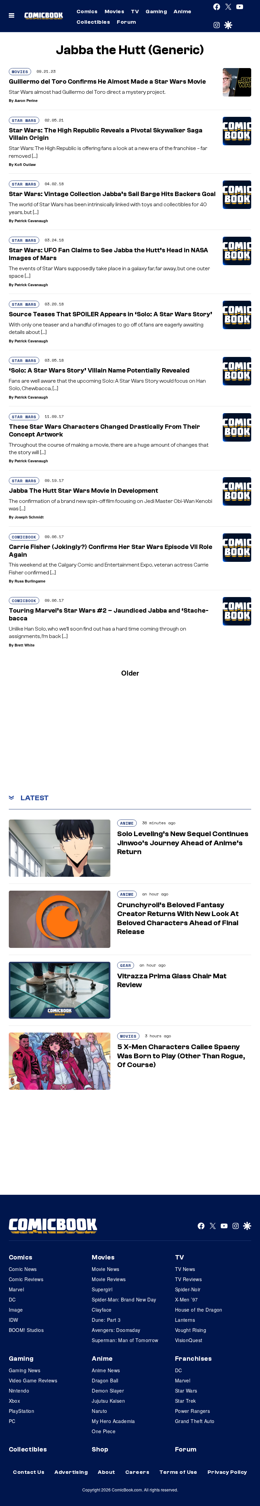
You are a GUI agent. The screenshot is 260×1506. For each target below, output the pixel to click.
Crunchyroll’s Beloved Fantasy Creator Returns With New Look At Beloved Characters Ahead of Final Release (178, 918)
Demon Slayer (108, 1390)
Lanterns (185, 1319)
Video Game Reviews (33, 1380)
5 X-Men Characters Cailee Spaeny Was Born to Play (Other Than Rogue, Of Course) (181, 1055)
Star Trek (185, 1400)
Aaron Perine (26, 100)
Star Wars (24, 120)
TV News (185, 1269)
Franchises (193, 1358)
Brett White (25, 645)
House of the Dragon (198, 1309)
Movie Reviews (109, 1279)
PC (12, 1421)
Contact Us (28, 1472)
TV (135, 11)
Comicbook (24, 537)
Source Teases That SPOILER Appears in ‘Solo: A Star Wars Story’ (110, 314)
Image (16, 1309)
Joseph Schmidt (29, 516)
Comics (87, 11)
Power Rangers (192, 1410)
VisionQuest (188, 1340)
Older (130, 673)
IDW (13, 1319)
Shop (100, 1449)
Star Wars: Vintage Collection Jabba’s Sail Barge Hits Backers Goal (112, 194)
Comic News (23, 1269)
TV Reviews (188, 1279)
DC (12, 1299)
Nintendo (19, 1390)
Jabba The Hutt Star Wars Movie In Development (83, 490)
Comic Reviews (26, 1279)
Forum (126, 22)
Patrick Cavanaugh (31, 220)
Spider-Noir (188, 1289)
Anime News (106, 1370)
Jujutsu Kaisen (108, 1400)
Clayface (101, 1309)
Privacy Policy (227, 1472)
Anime (182, 11)
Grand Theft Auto (195, 1421)
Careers (137, 1472)
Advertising (71, 1472)
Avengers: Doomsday (116, 1330)
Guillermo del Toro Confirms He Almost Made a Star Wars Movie (107, 81)
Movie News (105, 1269)
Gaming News (25, 1370)
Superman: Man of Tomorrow (125, 1340)
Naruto (99, 1410)
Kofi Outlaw (25, 164)
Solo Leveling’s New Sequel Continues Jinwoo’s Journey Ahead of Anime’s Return (182, 842)
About (106, 1472)
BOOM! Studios (26, 1330)
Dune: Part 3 (106, 1319)
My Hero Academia (113, 1421)
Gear (125, 965)
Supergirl (102, 1289)
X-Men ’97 (186, 1299)
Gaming (156, 11)
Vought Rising (190, 1330)
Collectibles (93, 22)
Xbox (14, 1400)
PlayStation (22, 1410)
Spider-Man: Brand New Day (124, 1299)
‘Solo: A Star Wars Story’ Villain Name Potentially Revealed (99, 370)
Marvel (16, 1289)
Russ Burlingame (30, 581)
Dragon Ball (105, 1380)
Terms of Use (178, 1472)
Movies (115, 11)
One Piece (103, 1431)
